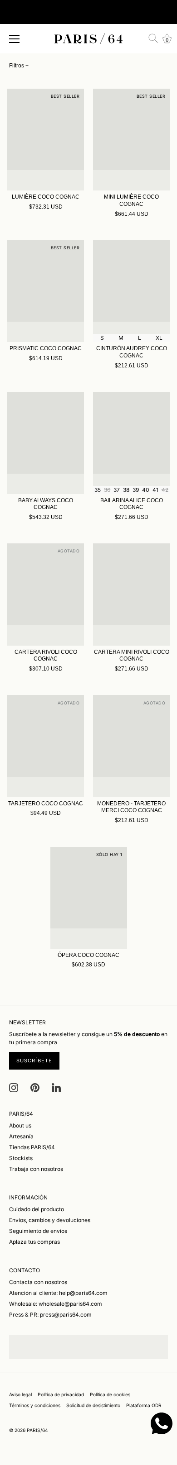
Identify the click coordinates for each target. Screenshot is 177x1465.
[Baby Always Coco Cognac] (45, 443)
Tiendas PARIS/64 (32, 1147)
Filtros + (19, 65)
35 (97, 489)
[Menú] (15, 39)
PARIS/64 (37, 1430)
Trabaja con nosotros (36, 1168)
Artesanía (21, 1136)
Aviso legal (20, 1394)
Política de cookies (110, 1394)
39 (136, 489)
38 (126, 489)
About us (20, 1125)
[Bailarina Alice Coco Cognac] (131, 443)
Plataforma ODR (144, 1405)
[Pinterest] (34, 1087)
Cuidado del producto (36, 1209)
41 (155, 489)
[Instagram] (13, 1087)
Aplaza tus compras (34, 1241)
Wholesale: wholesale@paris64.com (55, 1303)
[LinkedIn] (56, 1087)
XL (159, 337)
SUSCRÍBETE (34, 1060)
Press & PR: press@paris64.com (50, 1314)
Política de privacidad (61, 1394)
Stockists (21, 1158)
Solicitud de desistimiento (93, 1405)
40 (145, 489)
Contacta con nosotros (38, 1282)
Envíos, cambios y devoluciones (49, 1220)
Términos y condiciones (34, 1405)
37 (116, 489)
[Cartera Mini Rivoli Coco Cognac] (131, 594)
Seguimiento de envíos (38, 1230)
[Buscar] (153, 38)
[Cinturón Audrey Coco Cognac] (131, 291)
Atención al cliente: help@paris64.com (58, 1292)
